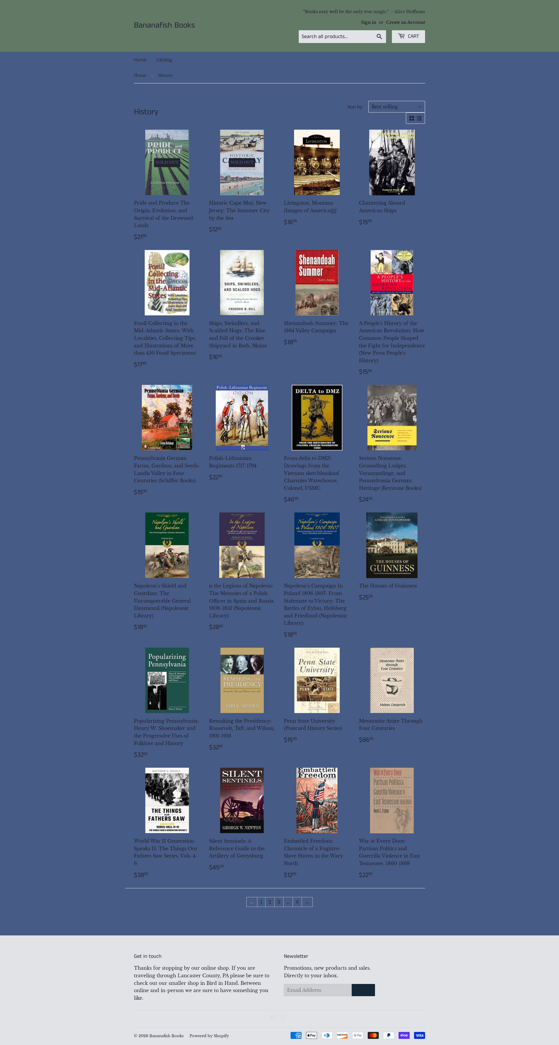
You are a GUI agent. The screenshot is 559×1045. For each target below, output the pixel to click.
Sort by (354, 107)
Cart (412, 36)
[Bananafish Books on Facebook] (273, 1019)
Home (140, 59)
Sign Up (363, 990)
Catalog (164, 59)
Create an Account (405, 22)
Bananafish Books (164, 25)
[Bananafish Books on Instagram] (283, 1019)
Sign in (368, 22)
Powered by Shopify (209, 1035)
